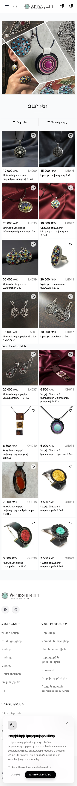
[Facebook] (5, 609)
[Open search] (15, 6)
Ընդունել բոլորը (40, 774)
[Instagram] (15, 609)
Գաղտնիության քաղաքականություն (29, 767)
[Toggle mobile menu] (6, 6)
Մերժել (15, 774)
